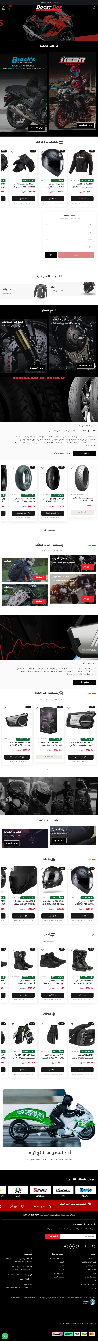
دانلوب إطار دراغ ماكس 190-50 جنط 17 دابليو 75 (24, 500)
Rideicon (15, 898)
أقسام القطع (91, 1266)
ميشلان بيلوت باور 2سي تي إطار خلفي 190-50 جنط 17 (53, 500)
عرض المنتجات (86, 125)
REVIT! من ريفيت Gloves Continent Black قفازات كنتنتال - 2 (24, 186)
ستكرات (8, 587)
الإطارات (93, 1281)
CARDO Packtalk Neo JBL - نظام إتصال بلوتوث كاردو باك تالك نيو (50, 744)
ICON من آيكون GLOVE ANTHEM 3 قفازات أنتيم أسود (53, 1057)
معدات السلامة (90, 1277)
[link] (82, 162)
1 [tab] (50, 769)
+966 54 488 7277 (31, 1215)
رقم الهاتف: (18, 1275)
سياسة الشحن (58, 1277)
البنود (62, 1262)
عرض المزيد (59, 841)
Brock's (86, 1197)
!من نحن (61, 1270)
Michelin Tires (77, 495)
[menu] (89, 8)
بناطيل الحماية (61, 829)
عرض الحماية (12, 843)
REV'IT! (15, 180)
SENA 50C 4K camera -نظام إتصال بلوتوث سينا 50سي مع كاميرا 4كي (81, 744)
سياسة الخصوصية (57, 1258)
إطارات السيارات (53, 431)
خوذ (53, 287)
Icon (63, 1197)
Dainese (74, 977)
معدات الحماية (12, 832)
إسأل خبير (24, 1279)
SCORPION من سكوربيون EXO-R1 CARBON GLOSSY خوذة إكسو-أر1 (53, 903)
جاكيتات (6, 289)
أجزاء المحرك (58, 319)
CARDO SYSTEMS (40, 739)
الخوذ (94, 1273)
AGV (43, 180)
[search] (94, 8)
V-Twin (93, 431)
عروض (93, 1288)
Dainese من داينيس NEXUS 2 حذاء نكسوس (83, 982)
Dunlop (15, 495)
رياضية (66, 431)
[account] (3, 8)
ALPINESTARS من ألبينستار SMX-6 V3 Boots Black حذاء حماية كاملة (24, 982)
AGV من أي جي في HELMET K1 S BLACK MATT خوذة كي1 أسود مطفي (54, 186)
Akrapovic (41, 1197)
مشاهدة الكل (49, 530)
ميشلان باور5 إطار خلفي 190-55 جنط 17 (83, 499)
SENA (70, 739)
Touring (83, 431)
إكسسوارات (91, 1270)
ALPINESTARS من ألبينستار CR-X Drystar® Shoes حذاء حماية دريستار (53, 982)
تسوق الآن (87, 567)
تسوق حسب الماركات (88, 1285)
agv (18, 1197)
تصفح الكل (92, 545)
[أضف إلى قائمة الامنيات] (71, 152)
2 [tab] (47, 769)
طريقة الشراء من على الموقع (49, 2)
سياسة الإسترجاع (57, 1273)
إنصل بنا (61, 1266)
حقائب (7, 561)
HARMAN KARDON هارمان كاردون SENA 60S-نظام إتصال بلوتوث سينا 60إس (18, 744)
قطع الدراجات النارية (89, 1262)
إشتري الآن (84, 454)
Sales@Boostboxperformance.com (18, 1288)
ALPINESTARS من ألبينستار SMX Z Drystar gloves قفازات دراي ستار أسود (82, 1057)
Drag (74, 431)
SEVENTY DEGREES (71, 180)
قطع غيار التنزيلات (12, 322)
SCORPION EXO (42, 898)
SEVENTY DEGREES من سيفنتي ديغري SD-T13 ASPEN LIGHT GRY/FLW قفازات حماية (24, 1057)
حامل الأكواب (59, 558)
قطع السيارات (90, 1258)
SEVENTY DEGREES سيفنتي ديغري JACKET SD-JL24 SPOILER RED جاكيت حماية (83, 186)
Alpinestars (44, 977)
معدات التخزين (60, 577)
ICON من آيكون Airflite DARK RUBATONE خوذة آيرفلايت (25, 903)
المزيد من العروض (61, 454)
